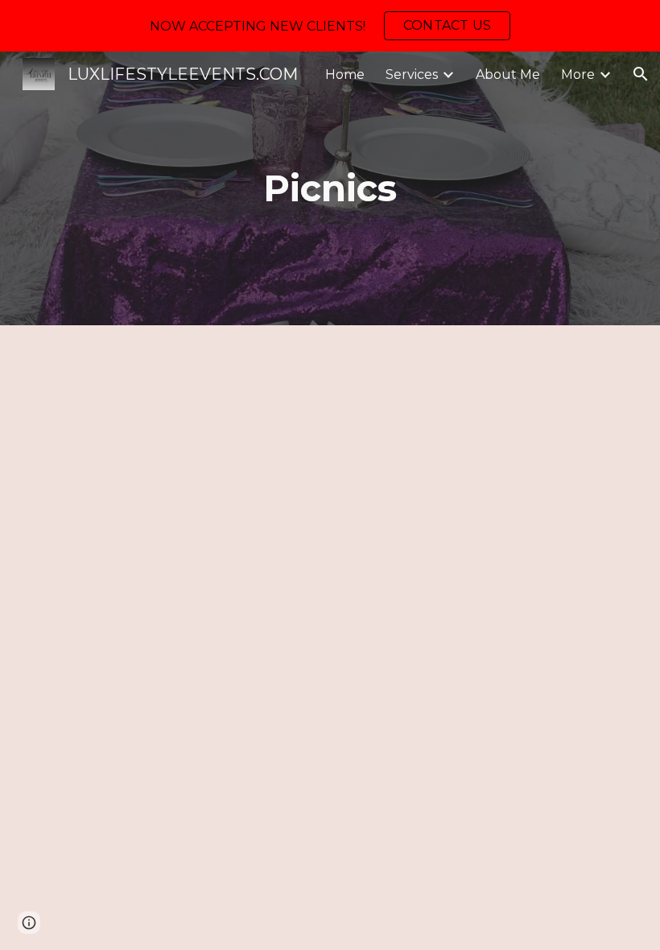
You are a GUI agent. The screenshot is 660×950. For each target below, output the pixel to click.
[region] (330, 26)
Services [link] (412, 74)
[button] (640, 74)
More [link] (578, 74)
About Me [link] (508, 74)
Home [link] (345, 74)
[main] (330, 189)
